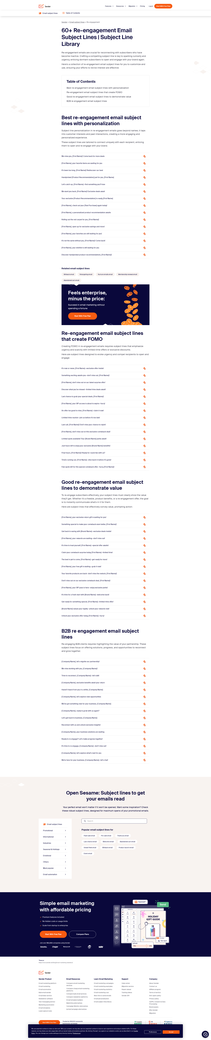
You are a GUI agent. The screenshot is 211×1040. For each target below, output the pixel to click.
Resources (120, 6)
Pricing (142, 6)
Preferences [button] (76, 1033)
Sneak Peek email (90, 848)
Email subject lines (77, 22)
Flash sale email (89, 836)
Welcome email (108, 842)
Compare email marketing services (75, 984)
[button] (205, 1034)
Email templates (44, 1008)
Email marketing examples (103, 986)
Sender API (125, 996)
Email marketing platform (47, 983)
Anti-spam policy (155, 996)
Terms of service (155, 992)
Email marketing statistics (103, 989)
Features (108, 6)
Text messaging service (47, 1002)
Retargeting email (86, 274)
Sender (64, 22)
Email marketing (44, 986)
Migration (132, 6)
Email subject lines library (103, 1002)
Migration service (128, 986)
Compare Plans (82, 934)
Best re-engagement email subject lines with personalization (98, 87)
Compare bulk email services (76, 994)
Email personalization (101, 999)
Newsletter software (46, 999)
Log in (151, 6)
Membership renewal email (127, 274)
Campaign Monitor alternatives (77, 1006)
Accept (171, 1032)
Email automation (45, 989)
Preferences (153, 1032)
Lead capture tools (45, 1011)
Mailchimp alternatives (74, 1003)
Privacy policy (154, 999)
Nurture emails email (105, 274)
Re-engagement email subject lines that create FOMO (94, 92)
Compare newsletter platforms (77, 997)
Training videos (127, 992)
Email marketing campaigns (104, 983)
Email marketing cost (101, 992)
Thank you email (123, 836)
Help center (126, 983)
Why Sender (153, 1010)
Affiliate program (155, 989)
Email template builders (74, 1000)
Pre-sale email (106, 836)
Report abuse (126, 989)
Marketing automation (46, 1005)
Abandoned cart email (71, 280)
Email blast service (45, 996)
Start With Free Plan (163, 6)
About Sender (154, 983)
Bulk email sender (45, 992)
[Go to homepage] (45, 6)
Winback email (69, 274)
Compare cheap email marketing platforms (77, 990)
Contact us (153, 986)
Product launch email (126, 848)
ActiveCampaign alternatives (76, 1009)
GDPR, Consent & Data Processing (157, 1003)
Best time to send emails (102, 996)
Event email (88, 853)
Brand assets (153, 1007)
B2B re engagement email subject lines (87, 101)
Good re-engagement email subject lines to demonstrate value (99, 96)
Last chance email (90, 842)
